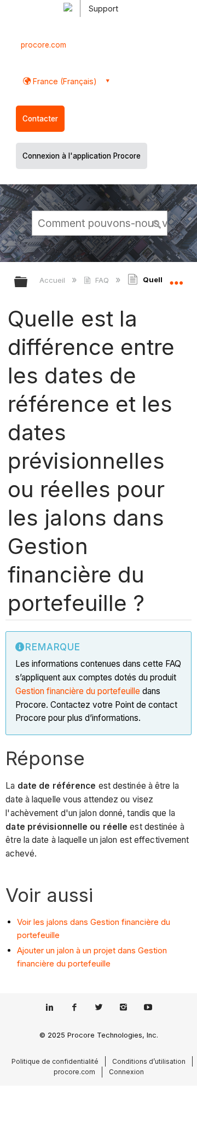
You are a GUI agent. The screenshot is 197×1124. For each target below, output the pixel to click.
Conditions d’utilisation (149, 1061)
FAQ (102, 280)
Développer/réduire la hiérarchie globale (27, 282)
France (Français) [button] (64, 81)
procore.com (43, 44)
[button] (157, 222)
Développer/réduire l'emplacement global (176, 278)
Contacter (40, 118)
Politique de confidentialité (55, 1061)
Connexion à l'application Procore (81, 156)
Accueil (53, 280)
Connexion (126, 1072)
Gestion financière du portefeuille (77, 691)
